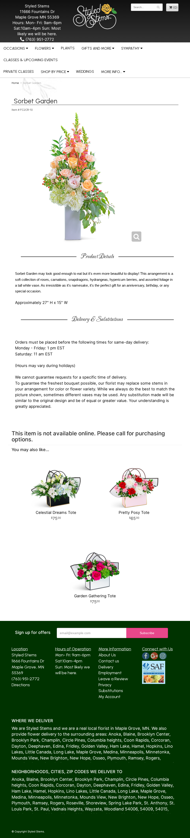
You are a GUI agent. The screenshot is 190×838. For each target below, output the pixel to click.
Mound (18, 758)
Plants (68, 48)
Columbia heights (104, 740)
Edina (58, 746)
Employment (110, 672)
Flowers (43, 48)
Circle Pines (73, 740)
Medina (110, 751)
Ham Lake (119, 746)
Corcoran (160, 740)
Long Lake (64, 751)
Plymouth (116, 758)
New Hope (80, 758)
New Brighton (53, 758)
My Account (109, 696)
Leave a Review (113, 678)
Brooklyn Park (25, 740)
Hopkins (154, 746)
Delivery (105, 667)
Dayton (19, 746)
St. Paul (41, 808)
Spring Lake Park (125, 802)
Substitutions (110, 690)
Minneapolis (131, 751)
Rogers (153, 758)
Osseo (99, 758)
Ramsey (135, 758)
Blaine (129, 734)
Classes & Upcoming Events (30, 60)
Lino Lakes (76, 791)
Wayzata (93, 808)
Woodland (114, 808)
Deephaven (39, 746)
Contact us (108, 661)
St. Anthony (155, 802)
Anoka (114, 734)
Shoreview (96, 802)
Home (15, 83)
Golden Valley (94, 746)
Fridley (72, 746)
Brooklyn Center (153, 734)
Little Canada (38, 751)
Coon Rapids (136, 740)
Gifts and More (96, 48)
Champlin (50, 740)
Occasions (14, 48)
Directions (21, 684)
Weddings (85, 71)
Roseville (74, 802)
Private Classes (18, 71)
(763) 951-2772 (39, 39)
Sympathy (130, 48)
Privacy (104, 684)
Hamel (138, 746)
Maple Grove (127, 728)
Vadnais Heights (66, 808)
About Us (107, 655)
